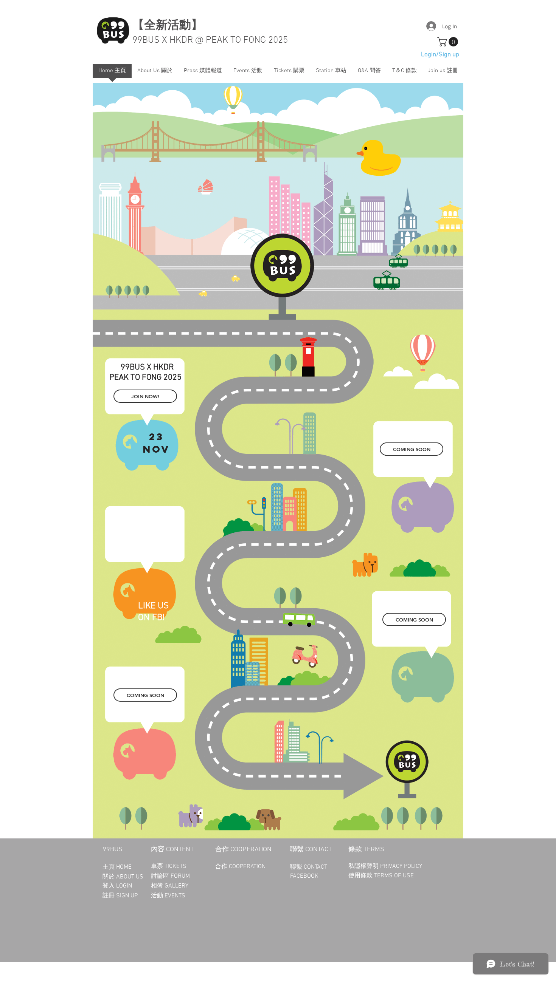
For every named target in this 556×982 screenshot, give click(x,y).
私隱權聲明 (364, 866)
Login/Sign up (440, 55)
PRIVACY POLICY (402, 866)
